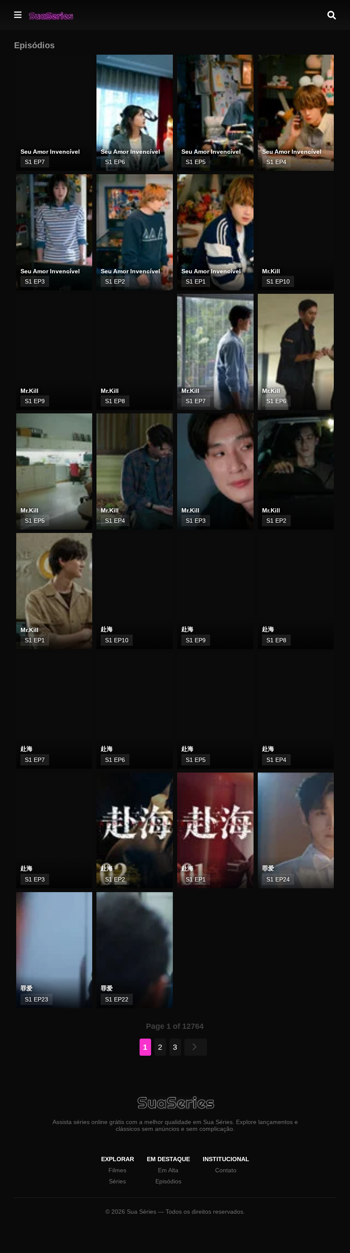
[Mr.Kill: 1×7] (215, 352)
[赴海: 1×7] (54, 711)
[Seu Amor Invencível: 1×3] (54, 232)
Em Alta (168, 1170)
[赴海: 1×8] (296, 591)
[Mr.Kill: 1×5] (54, 471)
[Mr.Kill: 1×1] (54, 591)
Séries (117, 1181)
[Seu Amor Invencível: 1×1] (215, 232)
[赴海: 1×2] (134, 831)
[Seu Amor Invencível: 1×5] (215, 113)
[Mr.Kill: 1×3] (215, 471)
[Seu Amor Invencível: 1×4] (296, 113)
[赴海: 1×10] (134, 591)
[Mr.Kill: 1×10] (296, 232)
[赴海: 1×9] (215, 591)
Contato (225, 1170)
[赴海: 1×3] (54, 831)
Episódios (168, 1181)
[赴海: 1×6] (134, 711)
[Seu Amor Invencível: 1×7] (54, 113)
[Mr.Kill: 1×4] (134, 471)
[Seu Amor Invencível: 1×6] (134, 113)
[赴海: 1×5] (215, 711)
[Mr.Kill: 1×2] (296, 471)
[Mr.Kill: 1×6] (296, 352)
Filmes (117, 1170)
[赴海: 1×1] (215, 831)
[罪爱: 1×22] (134, 950)
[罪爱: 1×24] (296, 831)
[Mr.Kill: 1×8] (134, 352)
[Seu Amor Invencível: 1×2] (134, 232)
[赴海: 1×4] (296, 711)
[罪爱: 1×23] (54, 950)
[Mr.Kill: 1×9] (54, 352)
